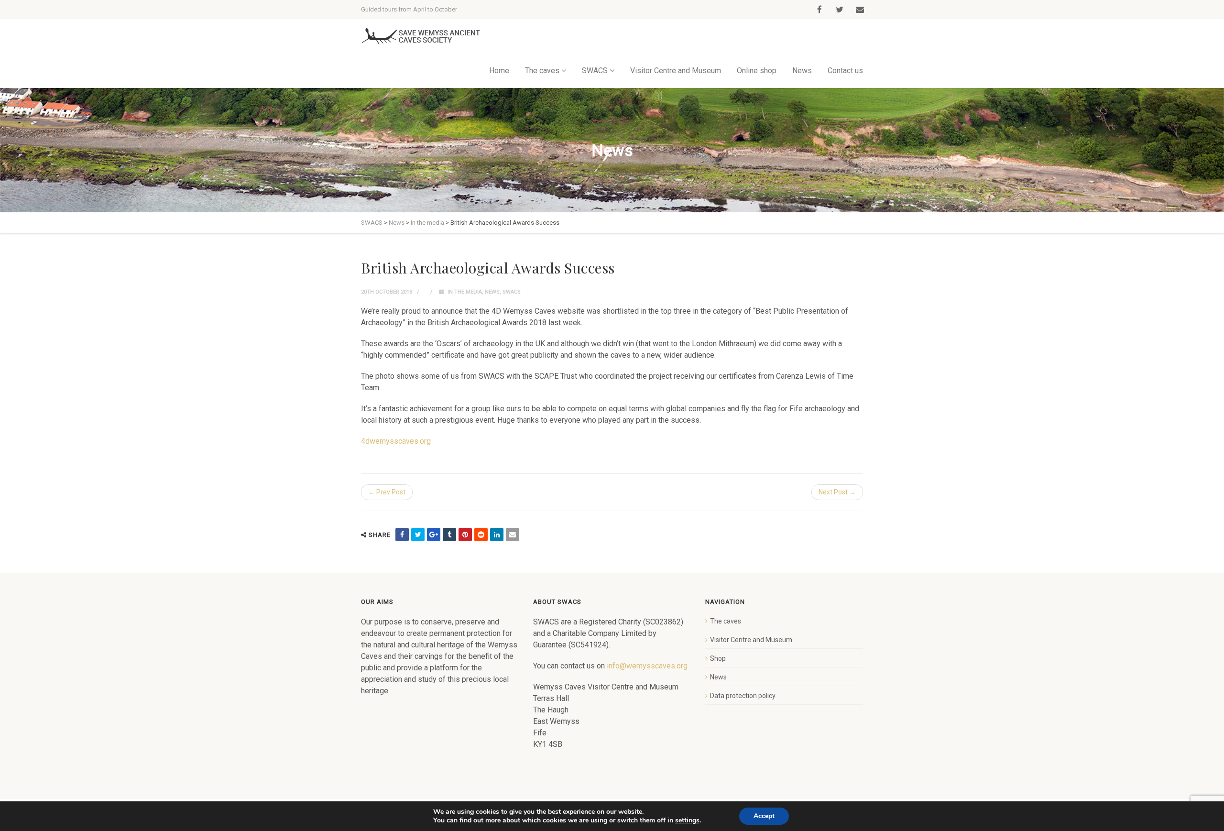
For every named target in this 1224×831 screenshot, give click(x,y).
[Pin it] (465, 534)
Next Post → (837, 492)
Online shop (756, 70)
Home (499, 70)
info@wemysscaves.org (647, 665)
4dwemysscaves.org (396, 441)
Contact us (845, 70)
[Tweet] (418, 534)
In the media (465, 292)
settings (687, 820)
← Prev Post (386, 492)
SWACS (512, 292)
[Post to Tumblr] (449, 534)
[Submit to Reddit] (481, 534)
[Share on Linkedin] (496, 534)
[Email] (512, 534)
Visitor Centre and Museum (675, 70)
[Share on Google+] (433, 534)
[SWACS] (421, 36)
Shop (718, 658)
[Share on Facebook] (402, 534)
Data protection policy (743, 696)
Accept (764, 815)
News (802, 70)
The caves (725, 621)
